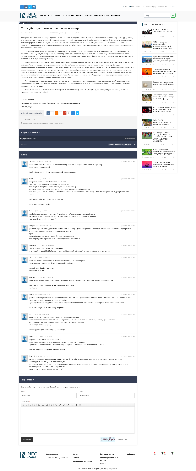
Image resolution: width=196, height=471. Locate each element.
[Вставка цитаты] (72, 405)
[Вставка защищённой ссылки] (60, 405)
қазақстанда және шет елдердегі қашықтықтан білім (51, 359)
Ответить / (131, 161)
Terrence (32, 161)
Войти (172, 7)
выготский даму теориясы (53, 308)
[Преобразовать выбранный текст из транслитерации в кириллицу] (76, 405)
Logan (31, 294)
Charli (31, 179)
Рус (126, 7)
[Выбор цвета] (64, 405)
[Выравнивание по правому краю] (47, 405)
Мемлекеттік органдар (73, 15)
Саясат (58, 15)
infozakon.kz (70, 33)
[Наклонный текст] (27, 405)
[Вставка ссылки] (56, 405)
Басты (43, 15)
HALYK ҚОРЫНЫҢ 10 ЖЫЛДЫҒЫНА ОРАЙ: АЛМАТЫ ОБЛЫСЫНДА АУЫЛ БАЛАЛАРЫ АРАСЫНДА (162, 137)
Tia (30, 257)
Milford (31, 336)
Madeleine (32, 245)
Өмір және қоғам (101, 15)
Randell (32, 356)
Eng (132, 7)
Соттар (88, 15)
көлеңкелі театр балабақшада (52, 330)
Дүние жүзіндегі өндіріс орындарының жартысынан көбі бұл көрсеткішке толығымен (164, 71)
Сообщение (25, 401)
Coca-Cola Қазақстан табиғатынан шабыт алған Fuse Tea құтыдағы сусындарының (164, 152)
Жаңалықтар (151, 7)
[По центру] (43, 405)
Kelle (48, 204)
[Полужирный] (23, 405)
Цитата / (124, 161)
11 (78, 33)
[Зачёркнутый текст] (34, 405)
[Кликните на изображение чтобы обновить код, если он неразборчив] (107, 439)
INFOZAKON (88, 469)
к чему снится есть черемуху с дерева (67, 229)
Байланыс (162, 7)
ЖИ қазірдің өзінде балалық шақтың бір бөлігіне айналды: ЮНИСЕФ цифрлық (163, 97)
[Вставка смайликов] (51, 405)
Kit (30, 314)
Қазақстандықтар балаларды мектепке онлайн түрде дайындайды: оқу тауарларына (164, 59)
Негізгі (50, 15)
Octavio (32, 277)
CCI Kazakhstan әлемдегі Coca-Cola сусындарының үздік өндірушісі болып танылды (164, 109)
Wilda (31, 211)
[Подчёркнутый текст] (30, 405)
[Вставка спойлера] (80, 405)
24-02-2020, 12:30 (58, 33)
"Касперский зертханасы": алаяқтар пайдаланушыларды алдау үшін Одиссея (163, 164)
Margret (32, 225)
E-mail (81, 391)
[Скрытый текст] (68, 405)
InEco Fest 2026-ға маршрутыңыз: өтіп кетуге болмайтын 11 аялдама (162, 122)
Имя (22, 391)
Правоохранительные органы (40, 33)
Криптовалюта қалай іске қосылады (60, 172)
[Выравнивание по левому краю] (39, 405)
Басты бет (140, 7)
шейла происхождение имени (52, 350)
